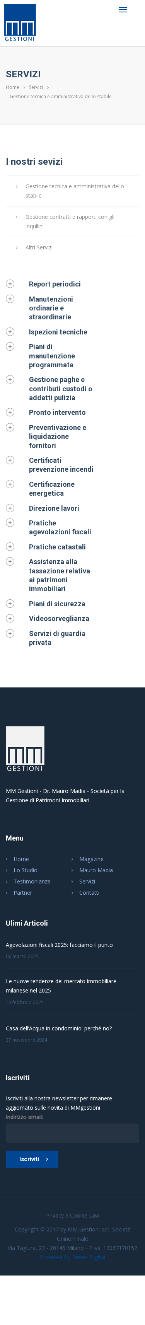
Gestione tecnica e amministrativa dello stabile (75, 190)
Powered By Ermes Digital (72, 1257)
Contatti (89, 892)
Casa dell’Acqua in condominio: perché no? (59, 1028)
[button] (43, 284)
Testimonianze (32, 881)
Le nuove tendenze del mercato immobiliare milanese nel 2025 (61, 985)
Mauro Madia (96, 870)
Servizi (36, 87)
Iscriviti (29, 1159)
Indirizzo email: (24, 1116)
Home (12, 87)
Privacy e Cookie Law (72, 1215)
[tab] (51, 284)
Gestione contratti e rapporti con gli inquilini (70, 221)
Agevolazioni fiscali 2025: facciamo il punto (59, 944)
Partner (23, 892)
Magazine (91, 859)
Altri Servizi (39, 247)
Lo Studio (26, 870)
